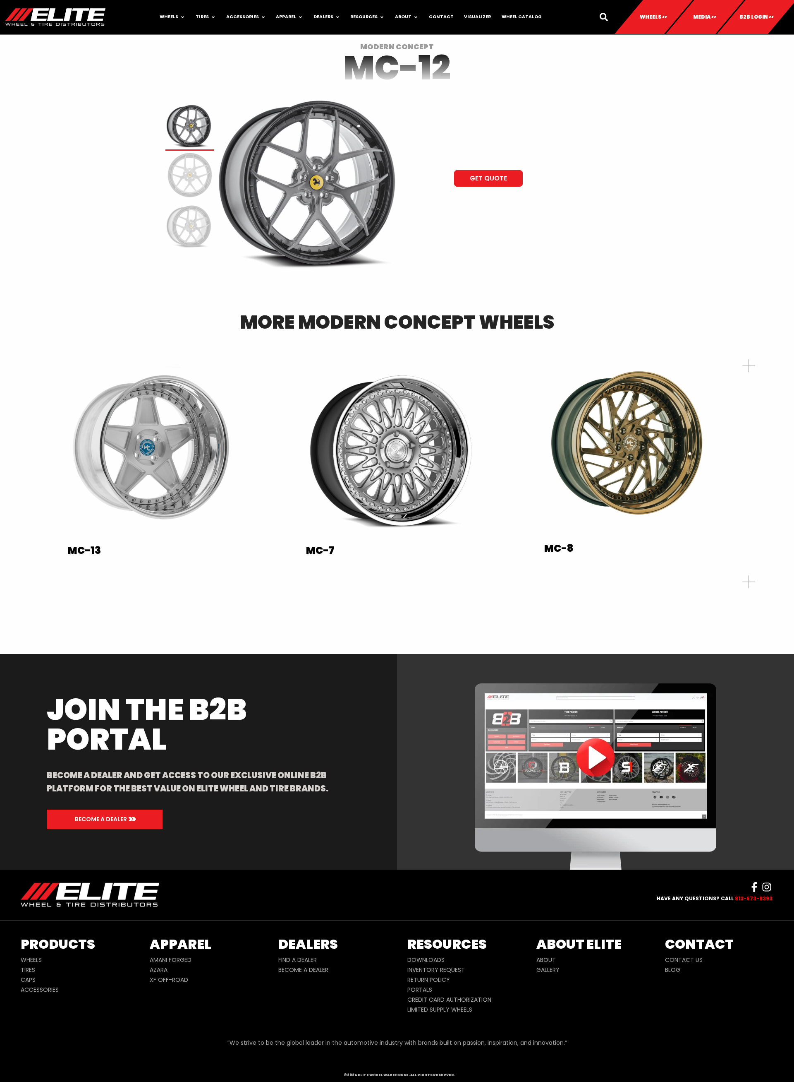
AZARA (158, 970)
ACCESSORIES (40, 990)
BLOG (672, 970)
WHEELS (31, 960)
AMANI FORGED (170, 960)
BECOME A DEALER (303, 970)
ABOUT (546, 960)
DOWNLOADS (426, 960)
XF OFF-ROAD (169, 980)
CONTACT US (684, 960)
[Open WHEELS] (182, 17)
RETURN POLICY (428, 980)
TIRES (28, 970)
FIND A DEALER (297, 960)
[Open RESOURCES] (382, 17)
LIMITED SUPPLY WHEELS (439, 1009)
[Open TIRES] (213, 17)
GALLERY (548, 970)
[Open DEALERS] (337, 17)
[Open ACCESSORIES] (263, 17)
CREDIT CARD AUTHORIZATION (449, 999)
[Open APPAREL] (300, 17)
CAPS (28, 980)
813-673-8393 (753, 898)
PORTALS (419, 990)
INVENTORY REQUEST (436, 970)
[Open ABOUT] (416, 17)
